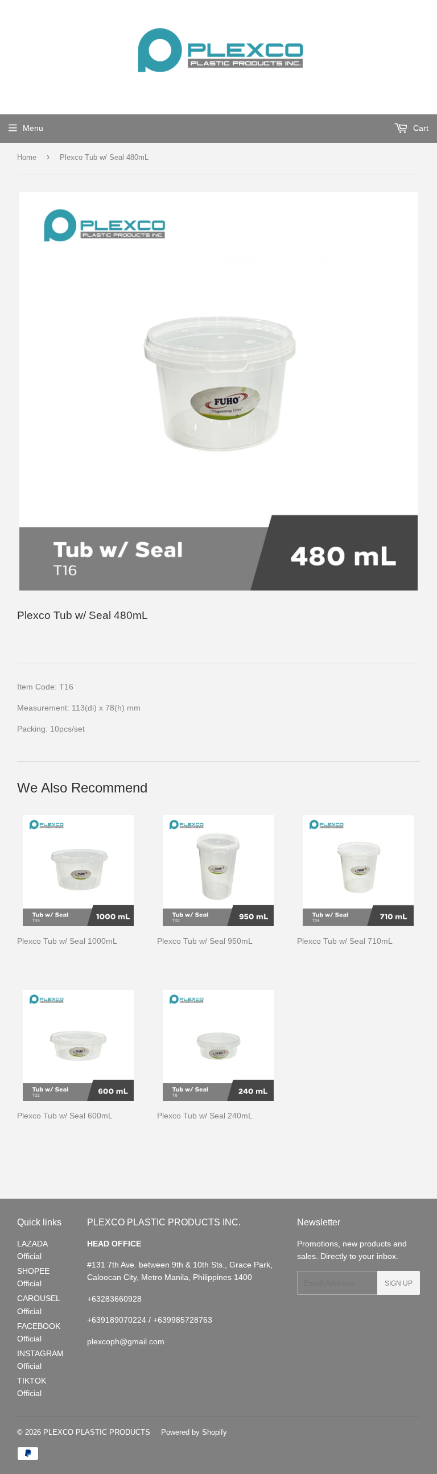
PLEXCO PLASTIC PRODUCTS (96, 1431)
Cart (419, 128)
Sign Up (399, 1283)
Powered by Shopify (194, 1431)
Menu (33, 128)
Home (26, 157)
